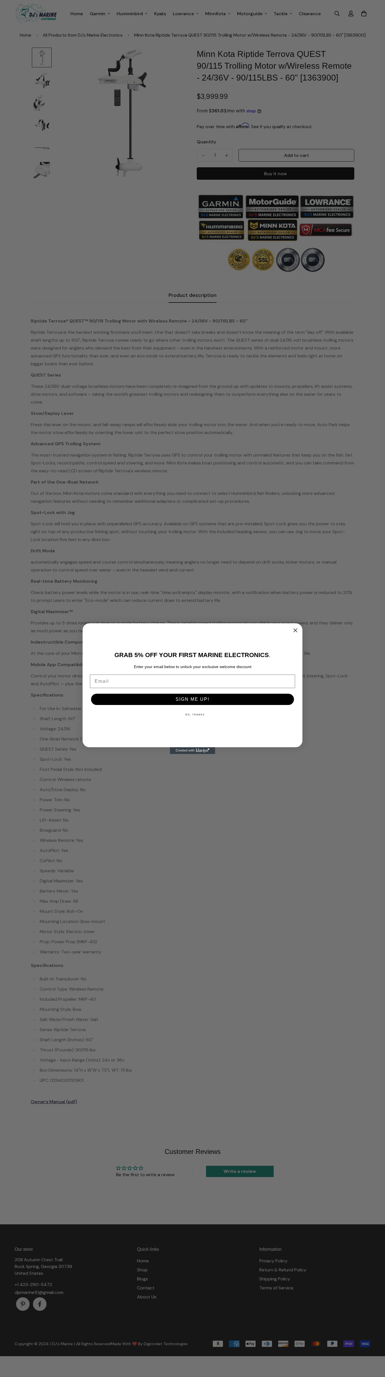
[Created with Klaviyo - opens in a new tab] (192, 750)
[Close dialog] (295, 630)
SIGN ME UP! (192, 699)
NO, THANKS (195, 714)
